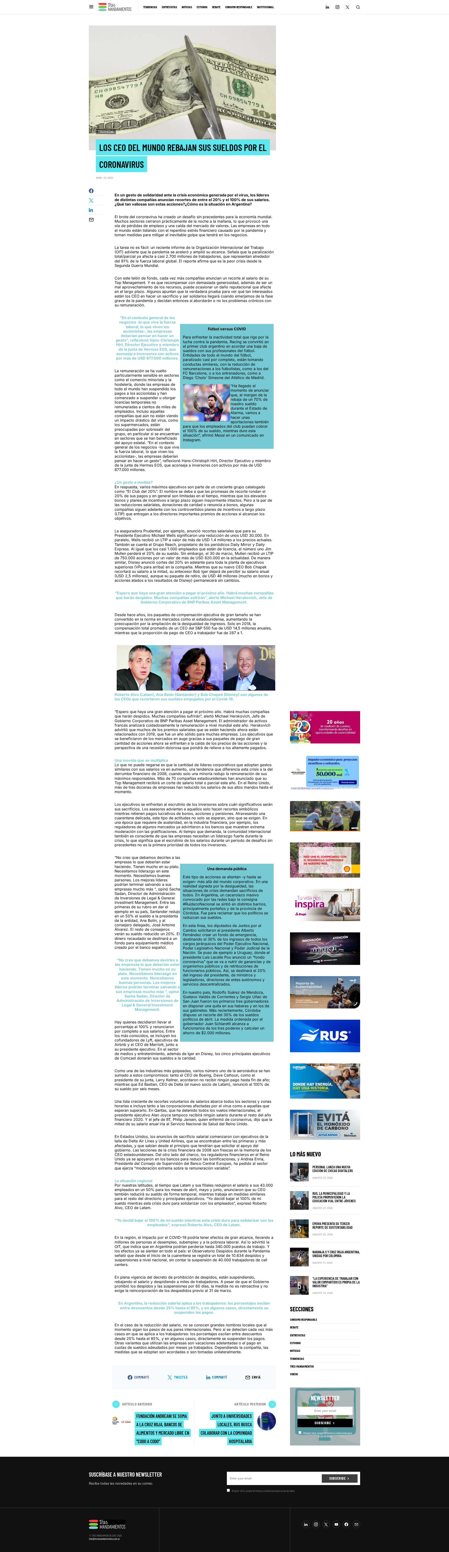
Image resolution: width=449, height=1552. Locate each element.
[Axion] (325, 948)
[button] (91, 7)
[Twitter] (347, 7)
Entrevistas (297, 1335)
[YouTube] (336, 1524)
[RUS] (325, 1035)
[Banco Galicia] (325, 815)
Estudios (295, 1343)
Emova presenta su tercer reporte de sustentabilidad (332, 1225)
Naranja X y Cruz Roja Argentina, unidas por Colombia (336, 1254)
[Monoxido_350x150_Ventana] (325, 1124)
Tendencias (106, 131)
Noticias (295, 1351)
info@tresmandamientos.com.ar (104, 1538)
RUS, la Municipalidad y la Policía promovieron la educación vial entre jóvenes (334, 1197)
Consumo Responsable (303, 1319)
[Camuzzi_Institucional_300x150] (325, 1080)
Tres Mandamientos (302, 1366)
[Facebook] (346, 1524)
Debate (294, 1327)
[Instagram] (337, 7)
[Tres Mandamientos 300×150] (325, 772)
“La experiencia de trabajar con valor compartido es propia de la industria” (336, 1282)
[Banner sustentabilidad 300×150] (325, 859)
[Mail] (356, 1524)
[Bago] (325, 904)
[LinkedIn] (327, 7)
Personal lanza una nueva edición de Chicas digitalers (332, 1169)
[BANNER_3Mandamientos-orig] (325, 727)
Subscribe (323, 1423)
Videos (294, 1374)
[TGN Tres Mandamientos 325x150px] (325, 991)
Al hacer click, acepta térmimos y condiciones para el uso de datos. (327, 1434)
